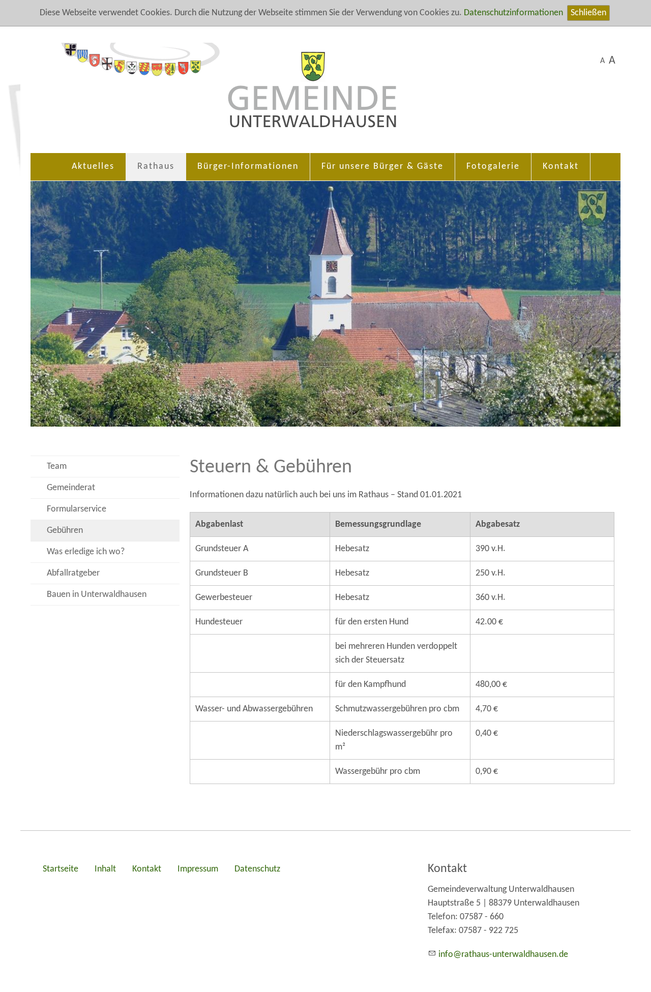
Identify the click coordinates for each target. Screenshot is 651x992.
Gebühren (65, 530)
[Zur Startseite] (325, 95)
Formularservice (76, 509)
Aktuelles (93, 166)
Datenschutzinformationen (513, 13)
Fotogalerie (493, 166)
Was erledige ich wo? (86, 552)
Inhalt (105, 869)
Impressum (197, 869)
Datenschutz (257, 869)
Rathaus (155, 166)
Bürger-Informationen (248, 166)
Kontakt (561, 166)
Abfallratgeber (73, 573)
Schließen (588, 13)
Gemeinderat (71, 488)
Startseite (60, 869)
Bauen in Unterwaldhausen (96, 594)
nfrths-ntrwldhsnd (502, 954)
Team (57, 466)
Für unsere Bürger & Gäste (382, 166)
